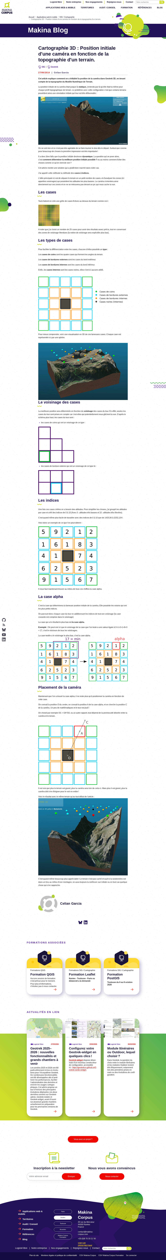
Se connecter (131, 1255)
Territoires (87, 8)
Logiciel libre (56, 2)
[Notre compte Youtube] (4, 635)
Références (145, 8)
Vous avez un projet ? (83, 1139)
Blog (160, 8)
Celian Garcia (61, 73)
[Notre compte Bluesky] (4, 630)
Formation (127, 8)
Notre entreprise (73, 2)
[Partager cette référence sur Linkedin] (86, 922)
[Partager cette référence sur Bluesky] (80, 923)
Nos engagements (94, 2)
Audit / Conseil (107, 8)
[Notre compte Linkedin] (4, 639)
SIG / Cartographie (67, 17)
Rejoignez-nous (114, 2)
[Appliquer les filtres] (161, 2)
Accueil (31, 17)
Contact (129, 2)
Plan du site (34, 1255)
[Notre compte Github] (4, 620)
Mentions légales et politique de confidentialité (59, 1255)
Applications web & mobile (60, 8)
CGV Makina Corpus (87, 1255)
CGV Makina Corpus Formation (111, 1255)
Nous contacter (111, 1176)
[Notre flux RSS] (4, 625)
